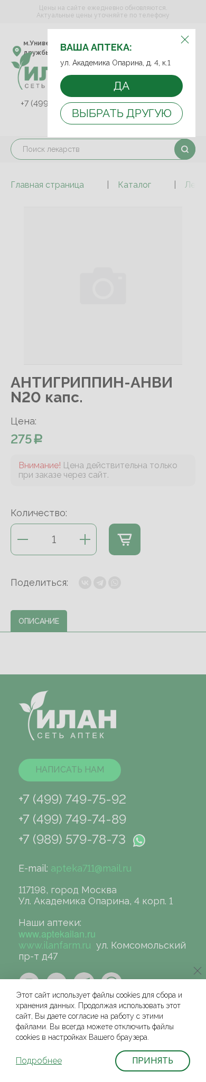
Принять (152, 1061)
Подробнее (39, 1061)
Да (121, 85)
